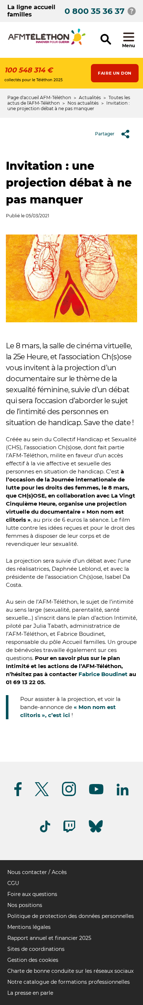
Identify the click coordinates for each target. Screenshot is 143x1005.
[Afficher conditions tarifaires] (132, 11)
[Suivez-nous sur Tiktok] (45, 831)
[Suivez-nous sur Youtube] (96, 793)
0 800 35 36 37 (95, 11)
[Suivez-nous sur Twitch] (69, 831)
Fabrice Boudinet (103, 674)
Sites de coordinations (36, 949)
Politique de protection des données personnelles (70, 916)
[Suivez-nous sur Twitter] (42, 794)
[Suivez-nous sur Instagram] (69, 794)
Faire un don (115, 73)
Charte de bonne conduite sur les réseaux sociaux (70, 971)
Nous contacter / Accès (37, 872)
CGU (13, 883)
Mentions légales (29, 927)
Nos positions (24, 905)
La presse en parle (30, 993)
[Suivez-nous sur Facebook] (18, 794)
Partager (104, 133)
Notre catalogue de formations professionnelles (68, 982)
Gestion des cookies (32, 960)
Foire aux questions (32, 894)
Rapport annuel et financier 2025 (49, 938)
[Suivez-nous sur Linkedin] (123, 794)
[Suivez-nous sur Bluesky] (95, 832)
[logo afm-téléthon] (46, 43)
